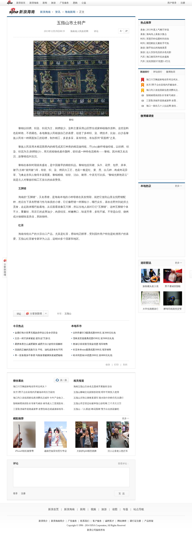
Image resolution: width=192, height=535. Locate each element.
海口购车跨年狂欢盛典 (157, 56)
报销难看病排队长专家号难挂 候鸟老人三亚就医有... (39, 403)
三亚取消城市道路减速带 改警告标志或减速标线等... (39, 409)
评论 (18, 313)
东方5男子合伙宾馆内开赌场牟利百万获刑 (34, 392)
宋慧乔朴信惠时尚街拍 (157, 38)
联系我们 (84, 521)
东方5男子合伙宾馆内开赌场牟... (162, 84)
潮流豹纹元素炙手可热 (157, 43)
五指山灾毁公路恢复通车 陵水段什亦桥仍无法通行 (99, 397)
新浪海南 (33, 3)
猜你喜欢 (18, 380)
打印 (116, 364)
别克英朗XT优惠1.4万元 (158, 61)
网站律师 (121, 521)
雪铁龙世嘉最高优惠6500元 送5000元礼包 (93, 338)
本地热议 (146, 186)
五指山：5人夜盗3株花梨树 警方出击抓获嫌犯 (96, 409)
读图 (114, 509)
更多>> (125, 418)
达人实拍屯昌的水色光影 (158, 52)
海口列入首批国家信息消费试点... (162, 90)
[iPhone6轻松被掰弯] (24, 434)
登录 (15, 493)
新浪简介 (43, 521)
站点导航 (139, 509)
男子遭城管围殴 (173, 286)
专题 (125, 509)
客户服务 (97, 521)
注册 (183, 3)
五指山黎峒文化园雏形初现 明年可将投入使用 (96, 392)
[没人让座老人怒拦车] (117, 434)
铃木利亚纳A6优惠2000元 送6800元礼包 (92, 355)
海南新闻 (70, 12)
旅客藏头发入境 (150, 286)
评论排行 (157, 71)
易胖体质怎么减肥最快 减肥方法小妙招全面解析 (39, 344)
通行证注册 (135, 521)
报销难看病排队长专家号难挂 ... (162, 95)
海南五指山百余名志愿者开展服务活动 (93, 386)
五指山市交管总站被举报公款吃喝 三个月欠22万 (97, 403)
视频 (93, 509)
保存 (108, 364)
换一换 (63, 380)
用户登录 (171, 3)
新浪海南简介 (57, 521)
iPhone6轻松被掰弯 (24, 451)
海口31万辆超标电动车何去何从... (162, 79)
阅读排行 (144, 71)
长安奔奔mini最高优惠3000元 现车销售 (92, 349)
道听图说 (146, 262)
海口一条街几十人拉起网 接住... (162, 106)
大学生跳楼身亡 (150, 309)
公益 (84, 3)
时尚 (142, 38)
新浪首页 (20, 3)
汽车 (142, 56)
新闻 (45, 3)
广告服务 (64, 3)
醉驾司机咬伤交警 (173, 309)
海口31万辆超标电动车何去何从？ (30, 386)
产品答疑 (148, 521)
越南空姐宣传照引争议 (55, 451)
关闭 (125, 364)
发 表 (121, 493)
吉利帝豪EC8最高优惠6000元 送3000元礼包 (94, 332)
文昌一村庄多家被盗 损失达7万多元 (32, 338)
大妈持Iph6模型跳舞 (87, 451)
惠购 (75, 3)
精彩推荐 (18, 418)
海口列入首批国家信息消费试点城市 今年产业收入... (39, 397)
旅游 (53, 3)
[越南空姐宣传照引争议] (55, 434)
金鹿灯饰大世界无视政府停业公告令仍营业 (36, 332)
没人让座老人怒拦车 (118, 451)
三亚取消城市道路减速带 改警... (162, 100)
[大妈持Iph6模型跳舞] (86, 434)
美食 (142, 29)
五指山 (67, 313)
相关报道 (79, 380)
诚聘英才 (109, 521)
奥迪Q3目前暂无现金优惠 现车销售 (90, 344)
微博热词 (170, 71)
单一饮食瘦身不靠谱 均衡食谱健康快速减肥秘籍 (39, 355)
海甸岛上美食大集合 (156, 34)
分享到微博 (34, 313)
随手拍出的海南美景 (156, 47)
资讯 (57, 12)
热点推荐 (146, 22)
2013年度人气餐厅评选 (157, 29)
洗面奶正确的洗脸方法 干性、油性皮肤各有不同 (39, 349)
